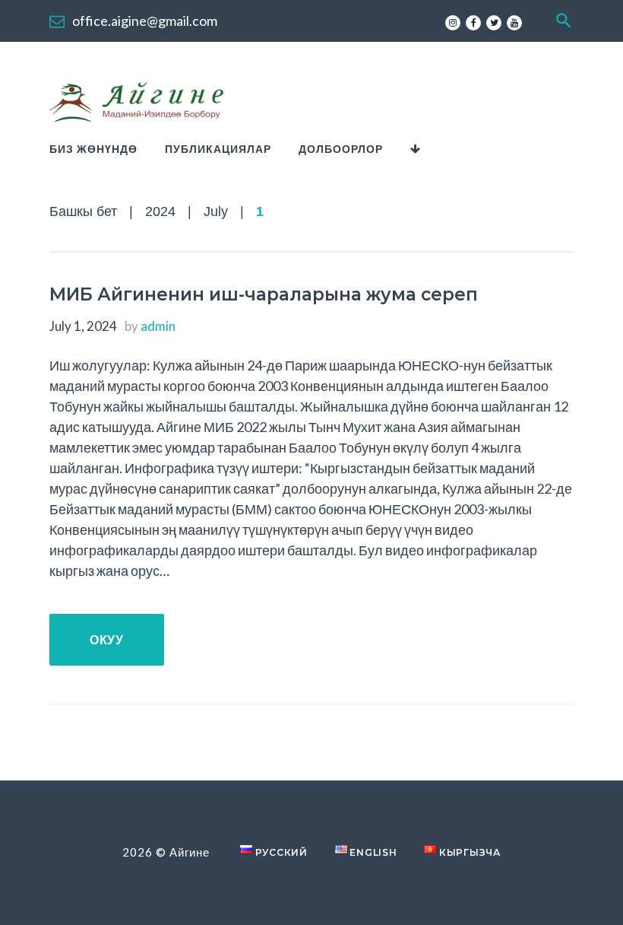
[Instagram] (452, 22)
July (216, 211)
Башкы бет (83, 211)
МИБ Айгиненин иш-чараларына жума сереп (263, 294)
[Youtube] (514, 22)
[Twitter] (493, 22)
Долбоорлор (341, 148)
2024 (160, 211)
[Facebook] (473, 22)
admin (158, 326)
